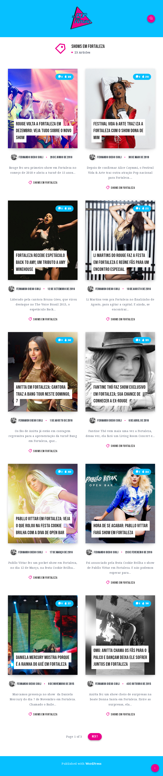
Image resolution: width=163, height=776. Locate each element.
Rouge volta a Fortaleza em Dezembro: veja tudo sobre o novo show (43, 131)
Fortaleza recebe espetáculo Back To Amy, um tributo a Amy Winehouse (40, 262)
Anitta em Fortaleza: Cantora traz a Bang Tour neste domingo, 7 (43, 394)
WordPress (93, 763)
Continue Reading (65, 137)
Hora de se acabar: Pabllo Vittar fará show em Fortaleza (120, 529)
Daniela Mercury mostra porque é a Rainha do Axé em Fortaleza (42, 661)
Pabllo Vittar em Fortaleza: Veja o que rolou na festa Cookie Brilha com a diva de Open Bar (43, 526)
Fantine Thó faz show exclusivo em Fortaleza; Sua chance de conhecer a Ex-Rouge (119, 394)
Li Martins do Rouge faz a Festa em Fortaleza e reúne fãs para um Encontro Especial (121, 262)
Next (95, 736)
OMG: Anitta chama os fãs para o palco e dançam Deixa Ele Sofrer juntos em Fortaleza (120, 657)
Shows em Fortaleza (45, 183)
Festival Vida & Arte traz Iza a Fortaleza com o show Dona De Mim (118, 131)
